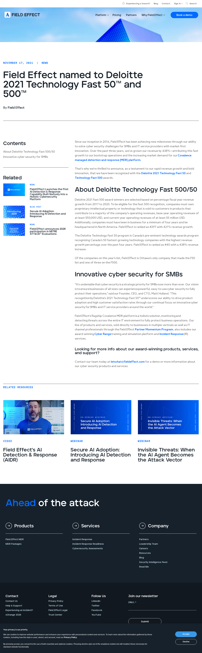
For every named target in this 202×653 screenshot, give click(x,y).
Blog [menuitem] (141, 558)
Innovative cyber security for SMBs (25, 157)
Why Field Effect (152, 15)
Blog (156, 4)
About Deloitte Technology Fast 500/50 (29, 152)
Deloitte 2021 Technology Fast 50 (163, 173)
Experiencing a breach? (138, 4)
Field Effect (16, 108)
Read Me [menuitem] (144, 567)
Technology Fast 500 (88, 178)
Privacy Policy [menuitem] (55, 601)
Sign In (177, 4)
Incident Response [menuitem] (82, 539)
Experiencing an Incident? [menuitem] (19, 610)
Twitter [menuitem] (96, 606)
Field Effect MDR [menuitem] (15, 539)
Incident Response (172, 334)
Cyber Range (102, 334)
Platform (100, 15)
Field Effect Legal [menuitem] (57, 610)
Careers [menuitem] (143, 548)
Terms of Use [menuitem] (55, 606)
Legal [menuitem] (52, 596)
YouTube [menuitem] (96, 615)
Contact (166, 4)
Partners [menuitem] (144, 539)
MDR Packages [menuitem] (13, 544)
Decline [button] (186, 642)
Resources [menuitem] (145, 553)
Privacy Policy (70, 637)
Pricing (117, 15)
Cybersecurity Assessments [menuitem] (87, 548)
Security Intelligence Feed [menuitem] (153, 562)
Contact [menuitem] (12, 596)
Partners (131, 15)
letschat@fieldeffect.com (128, 362)
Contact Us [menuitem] (12, 601)
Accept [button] (186, 634)
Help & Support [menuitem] (14, 606)
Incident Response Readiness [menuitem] (88, 544)
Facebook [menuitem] (97, 610)
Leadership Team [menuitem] (148, 544)
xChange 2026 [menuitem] (13, 615)
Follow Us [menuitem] (99, 596)
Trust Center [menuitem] (55, 615)
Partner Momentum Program (154, 329)
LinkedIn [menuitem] (96, 601)
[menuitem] (34, 528)
